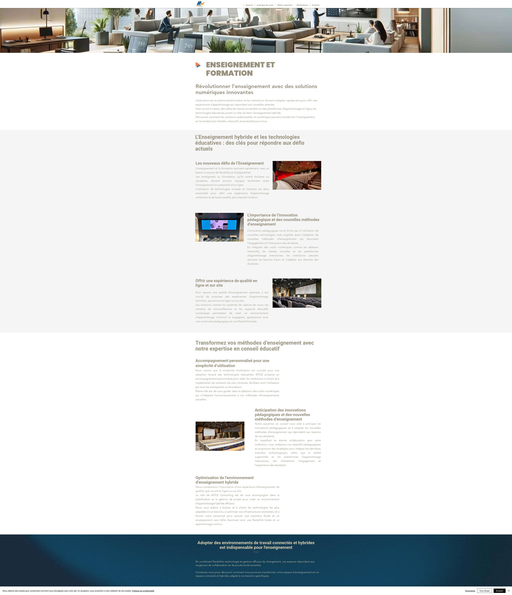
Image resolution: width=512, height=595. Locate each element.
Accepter (499, 590)
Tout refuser (484, 590)
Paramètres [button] (470, 590)
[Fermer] (508, 591)
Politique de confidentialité (143, 590)
